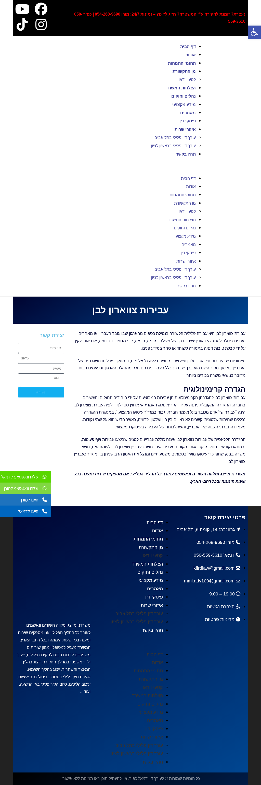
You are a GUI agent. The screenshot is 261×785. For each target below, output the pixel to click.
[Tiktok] (22, 24)
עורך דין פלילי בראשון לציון (173, 146)
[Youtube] (22, 9)
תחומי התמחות (182, 63)
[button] (115, 166)
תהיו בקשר (186, 154)
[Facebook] (41, 9)
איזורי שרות (185, 129)
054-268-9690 (107, 14)
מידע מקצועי (184, 104)
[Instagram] (41, 24)
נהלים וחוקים (183, 96)
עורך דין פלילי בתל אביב (175, 137)
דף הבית (188, 46)
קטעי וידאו (187, 79)
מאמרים (188, 113)
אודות (190, 55)
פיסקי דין (187, 121)
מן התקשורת (184, 71)
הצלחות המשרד (181, 88)
